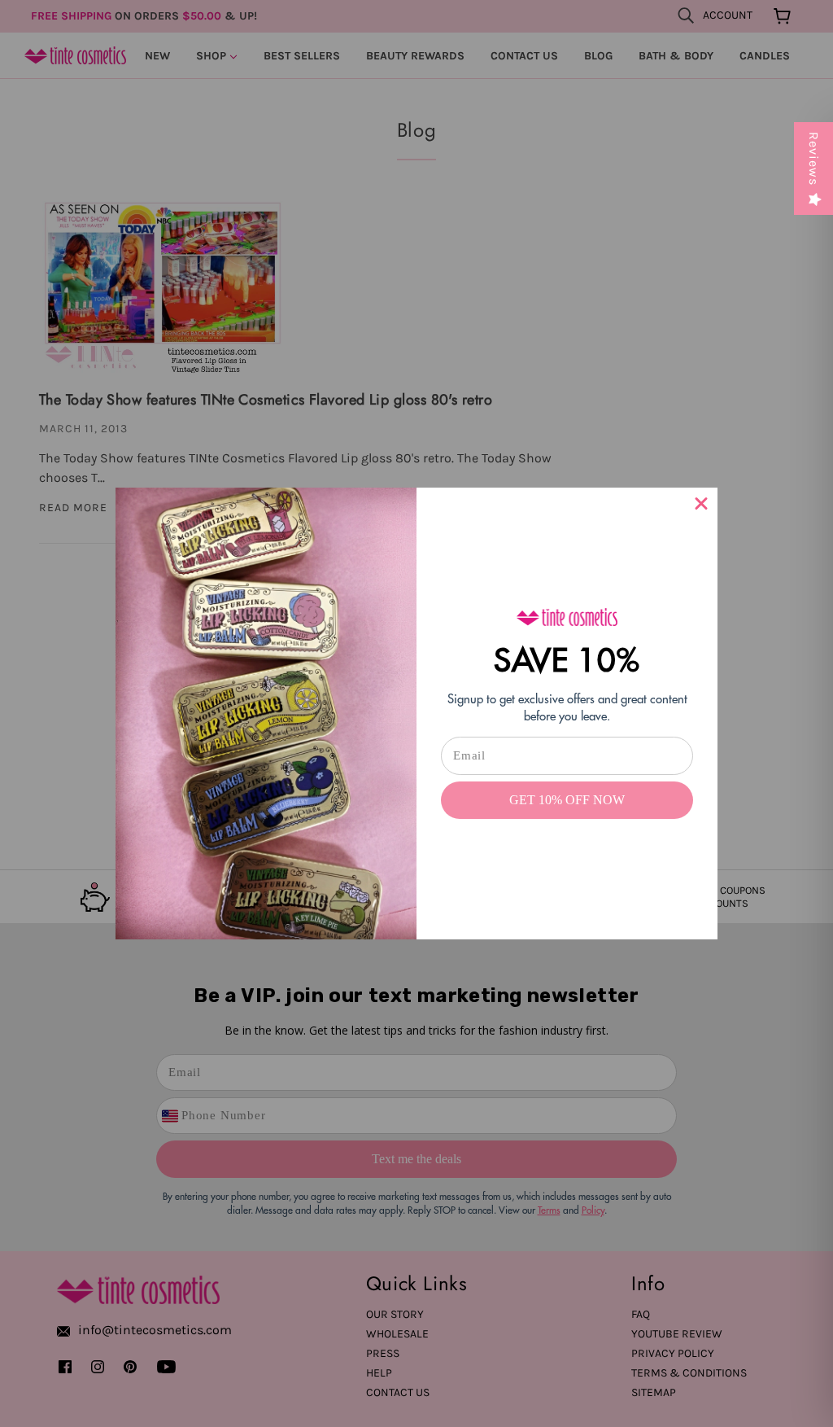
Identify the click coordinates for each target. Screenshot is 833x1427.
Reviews (814, 159)
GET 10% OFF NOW (567, 800)
